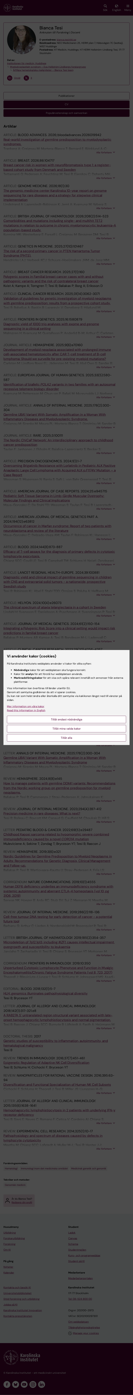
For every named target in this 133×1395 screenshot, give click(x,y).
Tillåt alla (66, 738)
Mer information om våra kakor (25, 706)
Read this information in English (26, 710)
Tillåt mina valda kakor (66, 728)
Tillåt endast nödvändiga (66, 719)
